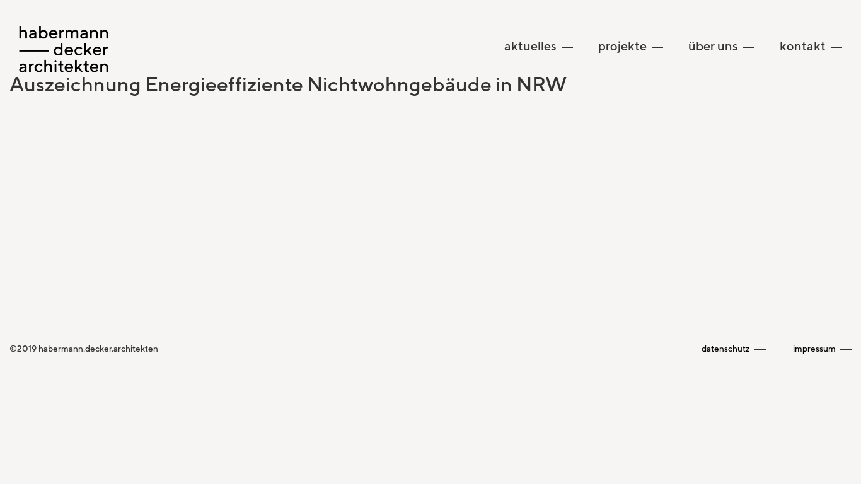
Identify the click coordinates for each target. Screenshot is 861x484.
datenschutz (727, 348)
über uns (714, 46)
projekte (623, 46)
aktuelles (531, 46)
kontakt (804, 46)
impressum (815, 348)
